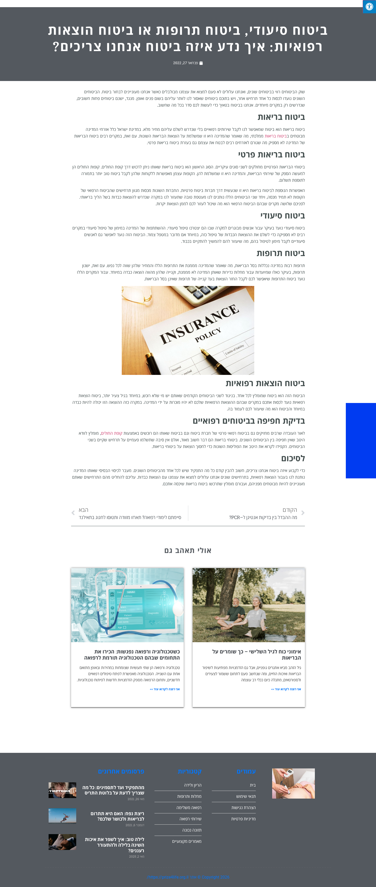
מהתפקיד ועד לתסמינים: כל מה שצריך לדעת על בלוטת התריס (113, 790)
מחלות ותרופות (273, 10)
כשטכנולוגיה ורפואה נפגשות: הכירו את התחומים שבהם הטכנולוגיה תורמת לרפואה (132, 655)
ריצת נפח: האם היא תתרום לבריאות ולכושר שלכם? (117, 816)
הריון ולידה (157, 10)
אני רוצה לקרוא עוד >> (286, 689)
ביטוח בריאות (276, 136)
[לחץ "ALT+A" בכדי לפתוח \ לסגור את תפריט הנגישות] (369, 6)
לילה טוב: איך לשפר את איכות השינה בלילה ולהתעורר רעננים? (114, 845)
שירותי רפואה (193, 10)
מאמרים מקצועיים (83, 10)
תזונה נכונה (123, 10)
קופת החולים (111, 433)
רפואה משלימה (232, 10)
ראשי (304, 10)
